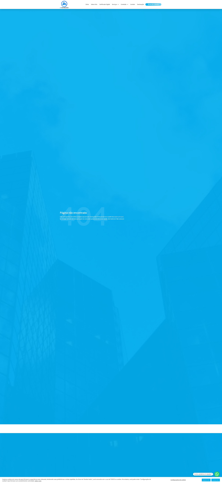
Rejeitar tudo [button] (206, 480)
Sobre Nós (94, 4)
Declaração (140, 4)
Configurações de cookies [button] (178, 480)
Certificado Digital (104, 4)
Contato (132, 4)
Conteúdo (123, 4)
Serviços (114, 4)
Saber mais (38, 481)
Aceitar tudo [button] (215, 480)
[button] (217, 474)
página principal (118, 217)
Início (87, 4)
